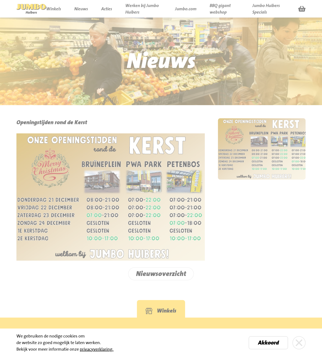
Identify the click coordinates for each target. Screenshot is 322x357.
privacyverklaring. (96, 349)
